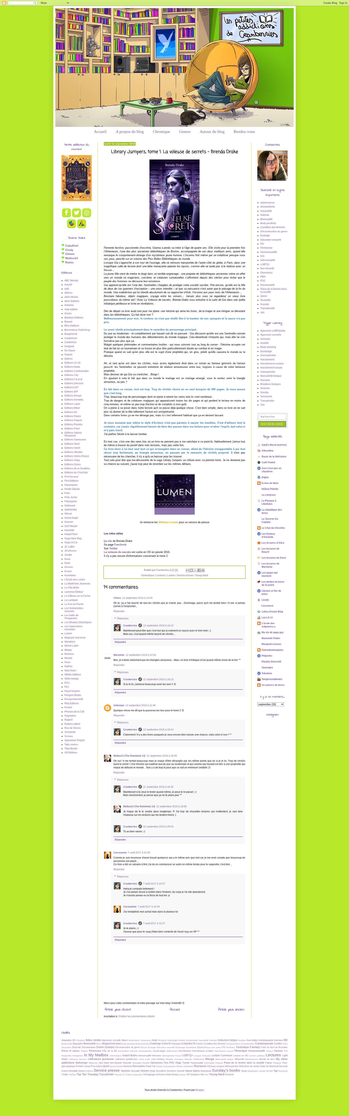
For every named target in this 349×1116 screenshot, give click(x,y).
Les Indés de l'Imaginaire (71, 617)
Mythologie (82, 1062)
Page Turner (183, 1062)
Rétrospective (232, 1066)
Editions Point (72, 428)
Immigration (77, 1055)
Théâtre (72, 1074)
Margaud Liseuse (271, 644)
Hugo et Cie (71, 542)
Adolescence (267, 202)
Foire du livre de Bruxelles (274, 1047)
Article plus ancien (231, 1009)
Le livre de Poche (74, 604)
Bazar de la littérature (274, 456)
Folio (67, 493)
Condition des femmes (272, 227)
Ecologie (265, 235)
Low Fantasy (158, 1059)
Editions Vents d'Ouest (76, 456)
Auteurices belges (228, 1040)
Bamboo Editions (73, 317)
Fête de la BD (109, 1051)
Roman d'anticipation (166, 1066)
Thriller (64, 1074)
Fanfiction (230, 1047)
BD (286, 1040)
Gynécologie (159, 1051)
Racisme (265, 380)
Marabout (69, 641)
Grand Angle (71, 517)
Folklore (84, 1051)
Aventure (278, 1040)
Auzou (67, 313)
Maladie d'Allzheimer (194, 1059)
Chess (117, 598)
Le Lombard (71, 600)
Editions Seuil (72, 443)
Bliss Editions (71, 325)
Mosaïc (68, 658)
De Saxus (69, 350)
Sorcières (171, 1071)
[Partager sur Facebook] (199, 570)
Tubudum (267, 673)
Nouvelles (137, 1063)
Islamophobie (267, 371)
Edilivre (68, 358)
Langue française (202, 1055)
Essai (200, 1047)
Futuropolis (70, 501)
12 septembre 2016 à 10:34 (137, 598)
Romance (200, 1066)
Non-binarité (267, 268)
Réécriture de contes (249, 1066)
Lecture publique (257, 1055)
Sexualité (265, 300)
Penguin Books (72, 695)
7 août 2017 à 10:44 (149, 906)
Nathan (68, 666)
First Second (71, 476)
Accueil (100, 131)
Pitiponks (267, 655)
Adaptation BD (68, 1040)
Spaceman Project (74, 740)
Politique (277, 1063)
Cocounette (120, 852)
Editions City (71, 375)
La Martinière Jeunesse (77, 583)
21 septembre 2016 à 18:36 (171, 806)
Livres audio (144, 1059)
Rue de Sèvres (72, 728)
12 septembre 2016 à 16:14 (158, 729)
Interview (156, 1055)
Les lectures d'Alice (273, 542)
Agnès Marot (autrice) (274, 444)
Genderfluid (123, 1051)
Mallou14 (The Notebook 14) (129, 755)
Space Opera (192, 1070)
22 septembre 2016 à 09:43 (158, 826)
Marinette (119, 655)
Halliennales (172, 1051)
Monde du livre (267, 1059)
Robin (69, 262)
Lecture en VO (240, 1055)
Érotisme (229, 1074)
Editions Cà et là (73, 379)
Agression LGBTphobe (272, 330)
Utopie (183, 1074)
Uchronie (160, 1074)
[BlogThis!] (191, 570)
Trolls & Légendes (133, 1074)
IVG (262, 256)
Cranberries (130, 625)
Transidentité (267, 308)
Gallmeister (70, 509)
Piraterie (219, 1063)
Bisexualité (266, 219)
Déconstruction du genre (273, 231)
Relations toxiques (270, 384)
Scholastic (70, 732)
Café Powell (268, 462)
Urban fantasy (172, 1074)
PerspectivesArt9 (73, 699)
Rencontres (138, 1066)
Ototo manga (71, 678)
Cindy (68, 249)
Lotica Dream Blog (272, 611)
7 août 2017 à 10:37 (154, 883)
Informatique (115, 1055)
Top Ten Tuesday (87, 1074)
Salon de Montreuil (269, 1066)
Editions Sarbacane (75, 439)
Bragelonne (70, 334)
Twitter (113, 548)
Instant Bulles (129, 1055)
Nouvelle (127, 1063)
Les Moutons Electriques (77, 622)
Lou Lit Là (267, 617)
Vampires (195, 1074)
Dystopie (109, 1047)
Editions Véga (72, 460)
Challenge (155, 1043)
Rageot (68, 719)
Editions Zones (72, 464)
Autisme (264, 215)
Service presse (185, 575)
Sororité (264, 304)
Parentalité (209, 1063)
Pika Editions (71, 703)
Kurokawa (70, 575)
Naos (67, 662)
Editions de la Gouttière (77, 468)
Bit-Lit (99, 1044)
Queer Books (116, 1066)
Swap (244, 1071)
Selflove (89, 1071)
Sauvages (267, 667)
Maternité (239, 1059)
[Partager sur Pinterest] (203, 570)
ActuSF (68, 284)
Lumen (171, 575)
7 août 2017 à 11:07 (154, 923)
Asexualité (266, 211)
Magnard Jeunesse (75, 637)
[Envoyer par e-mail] (188, 570)
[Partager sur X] (195, 570)
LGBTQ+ (265, 264)
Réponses (122, 618)
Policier (268, 1063)
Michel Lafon (71, 645)
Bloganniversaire (111, 1043)
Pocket (68, 707)
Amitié (154, 1040)
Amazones (146, 1040)
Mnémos (69, 654)
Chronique (161, 131)
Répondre (119, 611)
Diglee (265, 477)
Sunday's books (226, 1070)
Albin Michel (71, 297)
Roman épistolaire (185, 1066)
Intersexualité (267, 260)
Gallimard (69, 505)
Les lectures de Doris (274, 557)
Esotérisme (191, 1047)
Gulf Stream (70, 526)
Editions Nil (70, 412)
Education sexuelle (270, 239)
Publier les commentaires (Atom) (137, 1016)
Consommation (247, 1044)
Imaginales (66, 1055)
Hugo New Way (73, 538)
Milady (68, 650)
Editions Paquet (73, 420)
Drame (100, 1047)
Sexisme (265, 388)
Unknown (119, 705)
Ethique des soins (212, 1047)
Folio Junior (70, 497)
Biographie (78, 1043)
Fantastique (147, 575)
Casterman (70, 342)
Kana (67, 559)
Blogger (200, 1090)
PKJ (66, 686)
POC (263, 280)
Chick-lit (166, 1043)
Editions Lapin (72, 404)
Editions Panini (72, 416)
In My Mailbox (96, 1055)
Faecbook (120, 544)
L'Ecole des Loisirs (74, 579)
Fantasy (255, 1047)
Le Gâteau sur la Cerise (77, 596)
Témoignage (149, 1074)
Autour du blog (212, 131)
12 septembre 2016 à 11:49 (140, 705)
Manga (209, 1059)
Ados (89, 1040)
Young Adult (201, 575)
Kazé (67, 563)
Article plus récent (118, 1009)
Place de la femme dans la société (244, 1062)
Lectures (160, 575)
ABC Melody (71, 280)
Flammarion (71, 485)
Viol (262, 404)
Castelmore (70, 338)
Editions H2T (71, 387)
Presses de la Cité (74, 711)
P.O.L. (67, 682)
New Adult (104, 1063)
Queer (263, 296)
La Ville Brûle (71, 587)
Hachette (69, 530)
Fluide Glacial (72, 489)
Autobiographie (266, 1040)
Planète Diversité (271, 661)
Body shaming (268, 347)
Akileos (68, 292)
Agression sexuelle (270, 334)
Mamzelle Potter (271, 638)
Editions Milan (72, 408)
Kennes (68, 567)
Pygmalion (70, 715)
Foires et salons (70, 1050)
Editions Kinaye (73, 395)
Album (125, 1040)
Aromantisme (267, 206)
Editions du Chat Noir (76, 472)
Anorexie (265, 339)
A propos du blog (130, 131)
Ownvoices (266, 272)
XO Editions (70, 752)
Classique (176, 1043)
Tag (275, 1070)
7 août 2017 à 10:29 (139, 852)
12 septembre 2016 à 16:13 (158, 625)
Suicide (264, 392)
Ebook (144, 1047)
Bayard (68, 321)
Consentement (233, 1044)
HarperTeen (71, 534)
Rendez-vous (244, 131)
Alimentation (134, 1040)
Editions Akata (72, 366)
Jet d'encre (70, 550)
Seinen (81, 1071)
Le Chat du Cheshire (273, 528)
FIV (262, 243)
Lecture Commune (222, 1055)
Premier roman (83, 1066)
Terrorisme (266, 396)
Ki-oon (68, 571)
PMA (263, 276)
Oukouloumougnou (272, 650)
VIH (262, 312)
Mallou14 (71, 258)
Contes (278, 1043)
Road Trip (151, 1066)
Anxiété (264, 343)
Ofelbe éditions (72, 674)
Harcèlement (267, 359)
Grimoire (134, 1051)
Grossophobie (268, 355)
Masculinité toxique (271, 375)
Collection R (188, 1043)
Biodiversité (66, 1044)
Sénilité (269, 1071)
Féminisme (266, 247)
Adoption (80, 1040)
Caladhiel (71, 245)
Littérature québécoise (126, 1059)
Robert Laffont (72, 724)
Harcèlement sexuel (271, 367)
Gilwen (69, 254)
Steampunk (205, 1071)
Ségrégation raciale (256, 1071)
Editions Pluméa (73, 424)
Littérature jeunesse (101, 1059)
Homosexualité (268, 252)
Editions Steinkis (73, 452)
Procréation (96, 1066)
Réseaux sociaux (215, 1066)
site (109, 540)
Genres (185, 131)
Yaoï (206, 1074)
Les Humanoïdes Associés (73, 609)
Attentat (213, 1040)
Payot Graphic (72, 691)
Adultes (97, 1040)
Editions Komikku (73, 399)
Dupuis (68, 354)
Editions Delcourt (73, 383)
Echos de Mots (270, 483)
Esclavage (266, 351)
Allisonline (267, 450)
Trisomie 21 (119, 1074)
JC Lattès (69, 546)
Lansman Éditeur (73, 591)
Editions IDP (71, 391)
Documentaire (89, 1047)
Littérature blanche (78, 1059)
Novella (146, 1063)
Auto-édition (71, 309)
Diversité (76, 1047)
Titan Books (70, 748)
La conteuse (269, 494)
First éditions (71, 480)
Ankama (69, 305)
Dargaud (69, 346)
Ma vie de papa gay (273, 632)
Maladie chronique (175, 1059)
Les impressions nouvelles (73, 628)
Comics (199, 1043)
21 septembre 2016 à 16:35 (162, 755)
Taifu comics (71, 744)
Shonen (144, 1070)
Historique (240, 1050)
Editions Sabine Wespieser (73, 434)
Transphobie (267, 400)
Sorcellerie (161, 1071)
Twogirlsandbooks (272, 679)
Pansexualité (267, 285)
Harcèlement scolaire (272, 363)
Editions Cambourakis (76, 371)
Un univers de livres (273, 685)
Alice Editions (71, 301)
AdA (66, 288)
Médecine (93, 1063)
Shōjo (152, 1071)
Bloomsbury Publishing (77, 330)
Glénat (68, 513)
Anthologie (172, 1040)
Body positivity (268, 223)
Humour (278, 1050)
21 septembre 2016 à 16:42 (158, 786)
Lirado (265, 600)
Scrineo (68, 736)
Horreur (269, 1051)
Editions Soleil (72, 447)
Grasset (68, 521)
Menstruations (251, 1059)
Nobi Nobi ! (70, 670)
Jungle (68, 554)
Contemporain (264, 1043)
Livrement (267, 605)
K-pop (178, 1055)
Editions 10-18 (72, 362)
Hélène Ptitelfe (270, 489)
